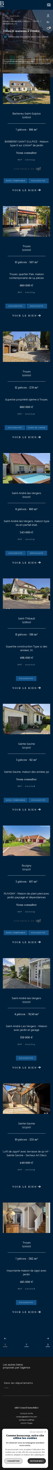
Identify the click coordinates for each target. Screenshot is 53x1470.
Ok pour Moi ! (37, 1461)
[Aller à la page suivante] (48, 1338)
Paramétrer (13, 1461)
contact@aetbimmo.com (26, 1417)
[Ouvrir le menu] (49, 5)
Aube (6, 1388)
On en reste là (36, 1432)
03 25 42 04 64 (26, 1413)
